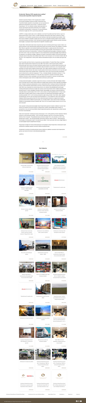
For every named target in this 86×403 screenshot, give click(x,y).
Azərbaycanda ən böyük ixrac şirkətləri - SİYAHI (43, 253)
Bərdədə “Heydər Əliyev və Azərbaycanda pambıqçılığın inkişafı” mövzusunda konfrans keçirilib (26, 276)
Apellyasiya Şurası (47, 5)
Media (35, 5)
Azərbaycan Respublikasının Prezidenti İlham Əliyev (15, 394)
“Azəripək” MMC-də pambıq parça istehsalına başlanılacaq (27, 166)
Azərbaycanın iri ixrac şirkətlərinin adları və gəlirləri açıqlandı (43, 231)
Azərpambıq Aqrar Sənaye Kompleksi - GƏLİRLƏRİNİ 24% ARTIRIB (43, 188)
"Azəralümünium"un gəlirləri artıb (59, 187)
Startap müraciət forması (63, 5)
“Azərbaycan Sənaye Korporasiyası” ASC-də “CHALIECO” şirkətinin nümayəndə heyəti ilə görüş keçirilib (59, 276)
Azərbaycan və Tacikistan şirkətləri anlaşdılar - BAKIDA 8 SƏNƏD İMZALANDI (27, 189)
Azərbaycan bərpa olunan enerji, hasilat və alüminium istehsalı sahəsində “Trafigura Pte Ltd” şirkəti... (26, 232)
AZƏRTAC (21, 34)
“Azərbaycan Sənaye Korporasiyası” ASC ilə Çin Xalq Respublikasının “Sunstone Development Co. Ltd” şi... (59, 320)
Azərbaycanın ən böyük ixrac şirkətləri (26, 318)
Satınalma (40, 5)
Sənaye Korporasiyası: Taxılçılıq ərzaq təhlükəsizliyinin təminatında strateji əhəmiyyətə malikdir (59, 298)
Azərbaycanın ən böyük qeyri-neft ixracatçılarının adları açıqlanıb (59, 231)
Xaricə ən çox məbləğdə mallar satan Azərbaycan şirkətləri (42, 275)
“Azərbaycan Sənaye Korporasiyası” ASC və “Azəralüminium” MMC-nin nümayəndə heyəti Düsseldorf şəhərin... (59, 364)
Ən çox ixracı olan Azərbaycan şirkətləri (26, 253)
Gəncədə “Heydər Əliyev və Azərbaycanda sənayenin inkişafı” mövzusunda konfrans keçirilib (59, 254)
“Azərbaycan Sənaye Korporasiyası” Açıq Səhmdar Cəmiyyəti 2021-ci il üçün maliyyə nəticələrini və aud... (43, 385)
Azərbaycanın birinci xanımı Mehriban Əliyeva (36, 394)
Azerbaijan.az (61, 394)
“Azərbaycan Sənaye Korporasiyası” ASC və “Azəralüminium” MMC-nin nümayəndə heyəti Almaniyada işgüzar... (43, 364)
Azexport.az (70, 394)
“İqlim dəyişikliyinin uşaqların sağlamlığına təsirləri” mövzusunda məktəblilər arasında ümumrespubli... (59, 167)
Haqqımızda (23, 5)
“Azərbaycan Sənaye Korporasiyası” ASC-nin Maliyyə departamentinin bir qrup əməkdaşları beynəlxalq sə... (59, 385)
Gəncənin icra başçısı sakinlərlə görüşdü (26, 210)
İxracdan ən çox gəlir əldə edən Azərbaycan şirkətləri (59, 210)
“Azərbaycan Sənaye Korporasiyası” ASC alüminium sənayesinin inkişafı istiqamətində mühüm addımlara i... (26, 385)
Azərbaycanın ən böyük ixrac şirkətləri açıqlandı (43, 319)
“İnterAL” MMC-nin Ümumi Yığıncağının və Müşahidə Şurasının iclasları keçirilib (59, 341)
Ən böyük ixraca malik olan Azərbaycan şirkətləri (43, 340)
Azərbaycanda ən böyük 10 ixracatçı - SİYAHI (43, 297)
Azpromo (78, 394)
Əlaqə (71, 5)
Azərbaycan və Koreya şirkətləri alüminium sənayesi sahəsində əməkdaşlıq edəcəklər (43, 211)
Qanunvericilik (30, 5)
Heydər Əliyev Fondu (52, 394)
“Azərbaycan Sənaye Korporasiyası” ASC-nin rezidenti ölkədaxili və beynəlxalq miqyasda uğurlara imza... (43, 168)
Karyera (54, 5)
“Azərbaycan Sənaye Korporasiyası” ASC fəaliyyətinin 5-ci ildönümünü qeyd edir (26, 341)
